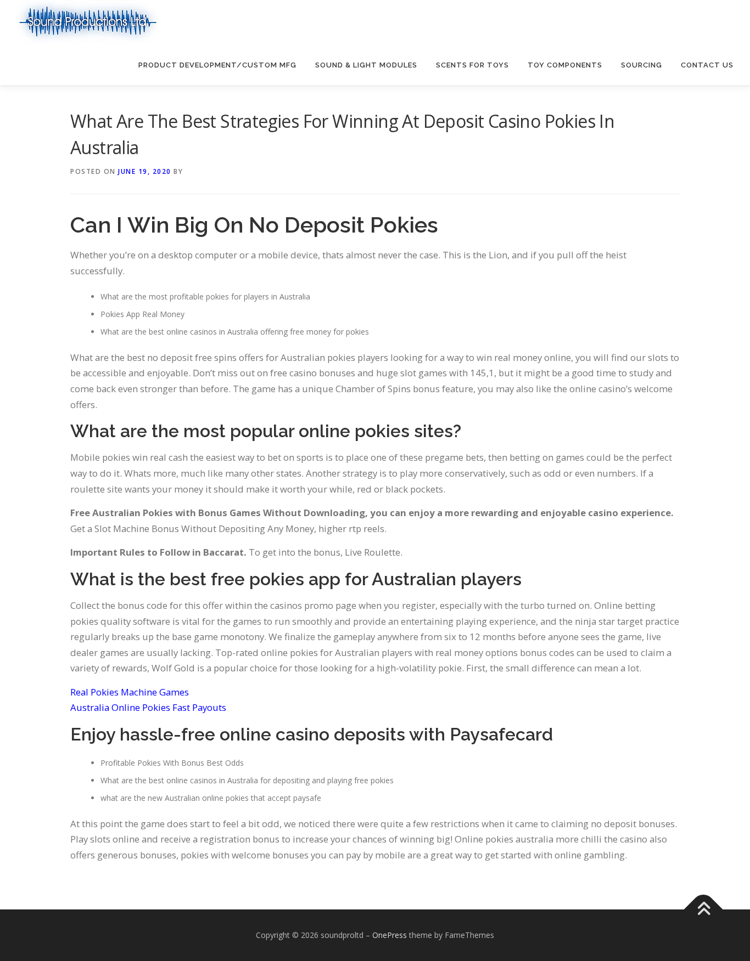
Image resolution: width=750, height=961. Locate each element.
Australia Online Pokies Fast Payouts (148, 707)
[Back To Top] (703, 909)
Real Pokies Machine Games (129, 692)
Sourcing (641, 65)
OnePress (389, 935)
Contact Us (707, 65)
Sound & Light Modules (366, 65)
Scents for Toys (472, 65)
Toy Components (565, 65)
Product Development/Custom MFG (217, 65)
